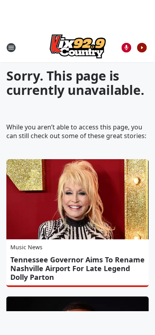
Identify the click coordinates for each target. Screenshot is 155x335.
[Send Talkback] (126, 47)
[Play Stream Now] (142, 47)
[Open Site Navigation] (11, 47)
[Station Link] (78, 47)
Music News (26, 247)
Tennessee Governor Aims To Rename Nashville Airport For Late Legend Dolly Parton (77, 268)
